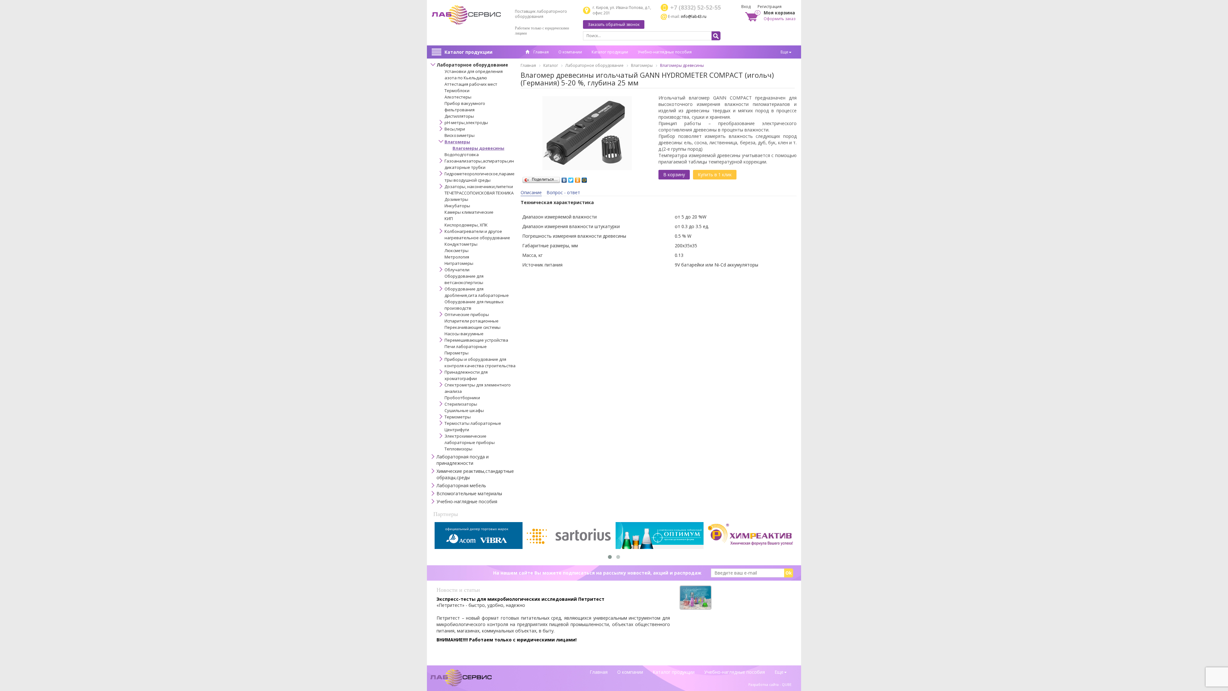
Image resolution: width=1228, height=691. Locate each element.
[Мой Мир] (584, 178)
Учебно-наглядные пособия (665, 52)
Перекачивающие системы (472, 327)
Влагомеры (457, 142)
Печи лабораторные (466, 346)
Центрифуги (457, 430)
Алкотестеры (458, 97)
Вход (746, 6)
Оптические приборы (467, 314)
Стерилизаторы (461, 404)
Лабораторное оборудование (472, 65)
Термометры (458, 417)
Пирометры (456, 353)
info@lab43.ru (693, 16)
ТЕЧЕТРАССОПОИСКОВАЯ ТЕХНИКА (479, 193)
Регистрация (770, 6)
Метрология (457, 257)
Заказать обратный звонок (614, 24)
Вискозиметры (460, 135)
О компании (570, 52)
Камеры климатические (469, 212)
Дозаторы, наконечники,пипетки (479, 186)
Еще (784, 52)
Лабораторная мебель (461, 485)
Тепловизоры (458, 449)
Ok (788, 573)
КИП (449, 218)
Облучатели (457, 270)
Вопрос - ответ (563, 192)
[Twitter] (571, 178)
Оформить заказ (779, 18)
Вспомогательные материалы (469, 493)
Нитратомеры (459, 263)
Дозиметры (456, 199)
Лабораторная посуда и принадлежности (463, 460)
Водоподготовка (462, 154)
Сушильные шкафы (464, 410)
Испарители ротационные (472, 321)
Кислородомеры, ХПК (466, 225)
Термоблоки (457, 90)
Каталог (550, 65)
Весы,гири (455, 129)
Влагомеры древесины (478, 148)
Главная (540, 52)
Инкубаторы (457, 206)
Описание (531, 192)
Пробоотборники (462, 398)
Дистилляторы (459, 116)
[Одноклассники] (577, 178)
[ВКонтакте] (564, 178)
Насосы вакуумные (464, 334)
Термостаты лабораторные (473, 423)
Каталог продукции (468, 52)
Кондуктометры (461, 244)
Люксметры (456, 250)
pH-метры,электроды (466, 122)
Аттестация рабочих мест (471, 84)
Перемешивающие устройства (476, 340)
